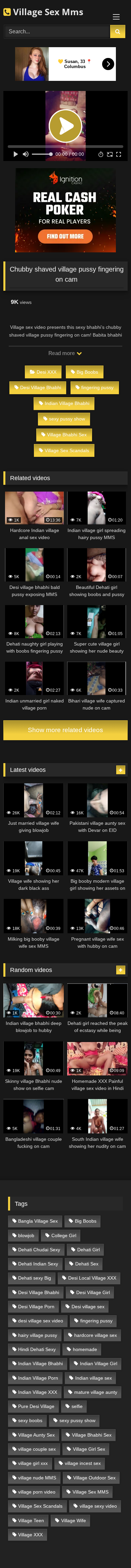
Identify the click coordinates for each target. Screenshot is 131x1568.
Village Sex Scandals (67, 450)
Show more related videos (65, 729)
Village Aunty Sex (36, 1435)
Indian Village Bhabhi (67, 403)
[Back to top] (110, 1548)
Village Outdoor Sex (94, 1477)
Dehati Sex (86, 1263)
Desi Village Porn (36, 1306)
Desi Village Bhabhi (40, 387)
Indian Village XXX (37, 1392)
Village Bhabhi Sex (67, 434)
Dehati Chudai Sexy (39, 1249)
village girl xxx (33, 1463)
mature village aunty (95, 1392)
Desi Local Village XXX (92, 1278)
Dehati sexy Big (34, 1278)
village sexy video (98, 1506)
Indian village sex (93, 1378)
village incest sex (83, 1463)
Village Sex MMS (90, 1492)
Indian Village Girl (98, 1363)
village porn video (36, 1492)
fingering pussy (97, 387)
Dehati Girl (88, 1249)
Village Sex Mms (47, 12)
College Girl (63, 1235)
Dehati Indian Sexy (38, 1263)
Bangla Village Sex (38, 1221)
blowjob (26, 1235)
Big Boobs (87, 372)
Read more (62, 353)
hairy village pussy (37, 1335)
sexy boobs (30, 1420)
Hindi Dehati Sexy (37, 1349)
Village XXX (30, 1534)
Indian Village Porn (38, 1378)
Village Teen (31, 1520)
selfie (77, 1406)
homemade (85, 1349)
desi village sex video (40, 1320)
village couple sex (37, 1449)
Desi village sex (88, 1306)
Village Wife (73, 1520)
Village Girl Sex (89, 1449)
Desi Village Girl (93, 1292)
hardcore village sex (95, 1335)
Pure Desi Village (36, 1406)
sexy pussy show (67, 418)
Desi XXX (46, 372)
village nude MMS (37, 1477)
